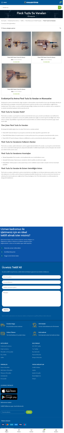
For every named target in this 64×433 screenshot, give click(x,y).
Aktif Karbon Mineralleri (6, 370)
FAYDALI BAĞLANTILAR (38, 364)
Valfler (22, 20)
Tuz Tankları (35, 349)
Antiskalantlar (4, 376)
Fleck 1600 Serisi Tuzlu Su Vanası (16, 57)
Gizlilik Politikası (36, 367)
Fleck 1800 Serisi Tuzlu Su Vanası (16, 89)
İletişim (34, 378)
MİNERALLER (4, 364)
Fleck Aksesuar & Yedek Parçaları (34, 20)
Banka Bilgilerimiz (36, 376)
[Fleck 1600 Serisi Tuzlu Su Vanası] (16, 44)
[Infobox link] (15, 325)
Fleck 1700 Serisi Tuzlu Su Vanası (46, 57)
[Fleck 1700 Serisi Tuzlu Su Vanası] (46, 44)
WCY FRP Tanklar (36, 346)
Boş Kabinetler (36, 352)
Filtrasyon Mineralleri (6, 373)
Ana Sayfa (3, 20)
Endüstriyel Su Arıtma (13, 20)
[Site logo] (31, 2)
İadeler (34, 370)
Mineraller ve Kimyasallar (7, 352)
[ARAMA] (60, 7)
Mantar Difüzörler (36, 354)
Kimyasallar (3, 378)
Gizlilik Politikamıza (5, 406)
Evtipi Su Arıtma (5, 349)
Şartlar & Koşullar (36, 373)
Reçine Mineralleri (5, 367)
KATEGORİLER (4, 343)
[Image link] (13, 424)
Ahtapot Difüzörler (37, 357)
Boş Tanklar (3, 354)
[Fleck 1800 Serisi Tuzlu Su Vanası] (16, 76)
